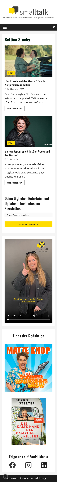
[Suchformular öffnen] (54, 27)
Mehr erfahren (15, 109)
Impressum (11, 478)
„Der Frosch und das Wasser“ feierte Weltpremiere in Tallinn (28, 61)
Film (10, 72)
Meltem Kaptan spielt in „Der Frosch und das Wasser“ (28, 131)
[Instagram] (28, 465)
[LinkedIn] (44, 465)
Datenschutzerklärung (33, 478)
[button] (5, 27)
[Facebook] (12, 465)
